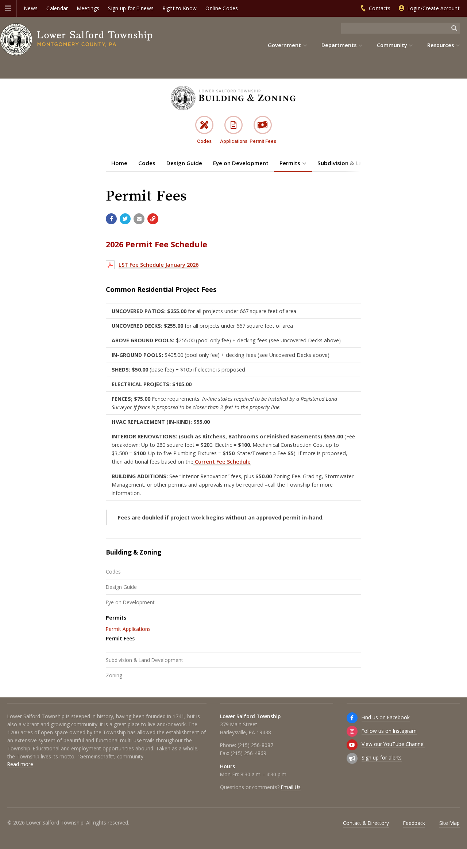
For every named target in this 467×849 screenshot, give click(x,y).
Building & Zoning (133, 552)
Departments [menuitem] (338, 45)
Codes (146, 163)
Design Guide (184, 163)
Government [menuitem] (284, 45)
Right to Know (180, 8)
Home (119, 163)
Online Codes (221, 8)
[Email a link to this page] (139, 218)
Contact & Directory (366, 822)
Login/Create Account (434, 8)
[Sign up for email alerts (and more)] (352, 758)
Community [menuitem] (392, 45)
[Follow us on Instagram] (352, 731)
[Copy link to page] (152, 218)
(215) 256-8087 (255, 745)
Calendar (57, 8)
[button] (8, 8)
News (31, 8)
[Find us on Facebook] (352, 717)
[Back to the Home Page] (76, 39)
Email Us (291, 787)
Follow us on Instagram (389, 730)
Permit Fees (120, 638)
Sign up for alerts (382, 757)
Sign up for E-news (131, 8)
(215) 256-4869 (248, 753)
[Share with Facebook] (111, 218)
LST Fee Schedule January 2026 (158, 264)
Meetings (88, 8)
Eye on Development (241, 163)
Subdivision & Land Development (144, 659)
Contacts (379, 8)
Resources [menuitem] (440, 45)
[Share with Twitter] (125, 218)
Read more (20, 764)
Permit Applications (128, 628)
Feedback (414, 822)
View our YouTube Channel (393, 744)
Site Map (449, 822)
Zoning (114, 675)
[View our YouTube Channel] (352, 744)
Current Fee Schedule (222, 461)
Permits (289, 163)
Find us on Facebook (386, 717)
